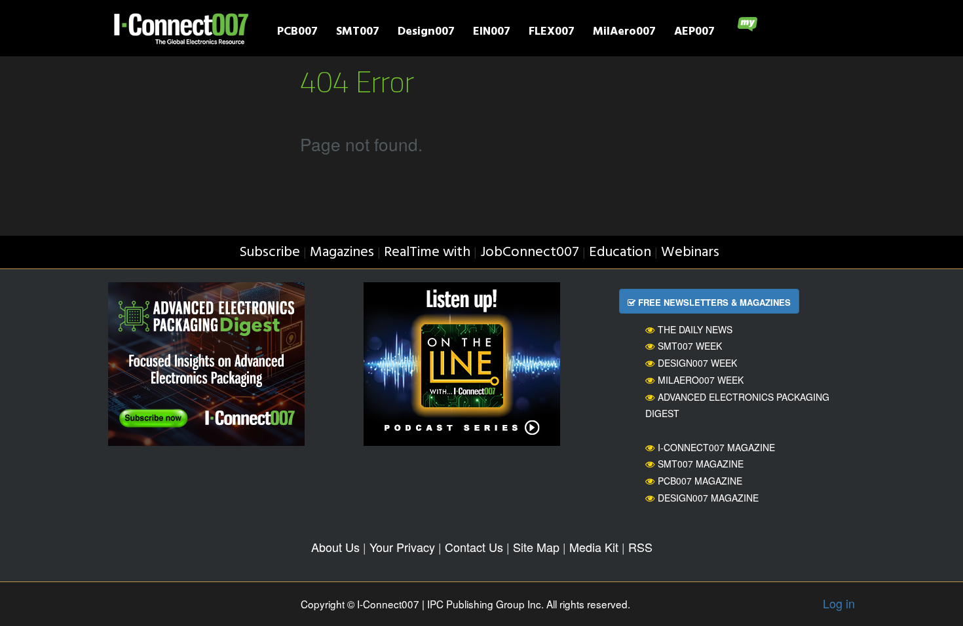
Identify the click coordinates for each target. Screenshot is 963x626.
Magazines (342, 252)
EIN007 (491, 33)
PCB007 (297, 33)
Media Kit (593, 546)
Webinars (690, 252)
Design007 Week (697, 362)
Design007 (426, 33)
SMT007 (357, 33)
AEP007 (694, 33)
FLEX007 (552, 33)
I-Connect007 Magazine (716, 447)
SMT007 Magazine (701, 463)
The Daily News (695, 329)
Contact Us (474, 546)
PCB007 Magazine (700, 480)
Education (620, 252)
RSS (640, 546)
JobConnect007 (529, 252)
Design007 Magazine (708, 497)
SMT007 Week (690, 345)
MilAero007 (624, 33)
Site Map (536, 546)
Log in (839, 603)
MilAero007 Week (701, 379)
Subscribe (269, 252)
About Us (335, 546)
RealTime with (427, 252)
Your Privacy (402, 546)
